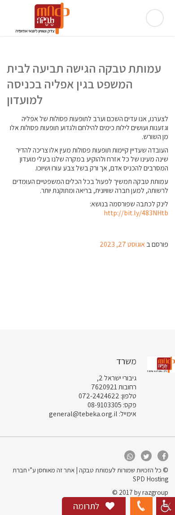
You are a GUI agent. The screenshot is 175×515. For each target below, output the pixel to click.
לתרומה (87, 506)
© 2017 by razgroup (140, 492)
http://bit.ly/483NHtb (136, 213)
